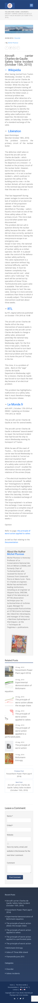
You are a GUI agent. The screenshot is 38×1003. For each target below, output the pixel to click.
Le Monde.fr (15, 404)
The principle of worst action (18, 943)
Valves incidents (13, 973)
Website (10, 835)
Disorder (17, 38)
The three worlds (21, 985)
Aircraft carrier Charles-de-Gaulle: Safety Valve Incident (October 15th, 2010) (18, 903)
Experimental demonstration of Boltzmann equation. (19, 917)
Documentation (11, 542)
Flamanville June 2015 (15, 956)
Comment (11, 863)
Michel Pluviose (13, 43)
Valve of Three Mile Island (17, 952)
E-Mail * (10, 825)
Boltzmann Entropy (14, 948)
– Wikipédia (13, 70)
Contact (15, 990)
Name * (10, 816)
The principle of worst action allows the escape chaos (18, 924)
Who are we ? (24, 987)
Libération (14, 131)
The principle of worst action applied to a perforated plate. (18, 938)
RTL (10, 309)
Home (12, 985)
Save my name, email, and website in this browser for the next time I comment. (18, 851)
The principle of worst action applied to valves (18, 931)
